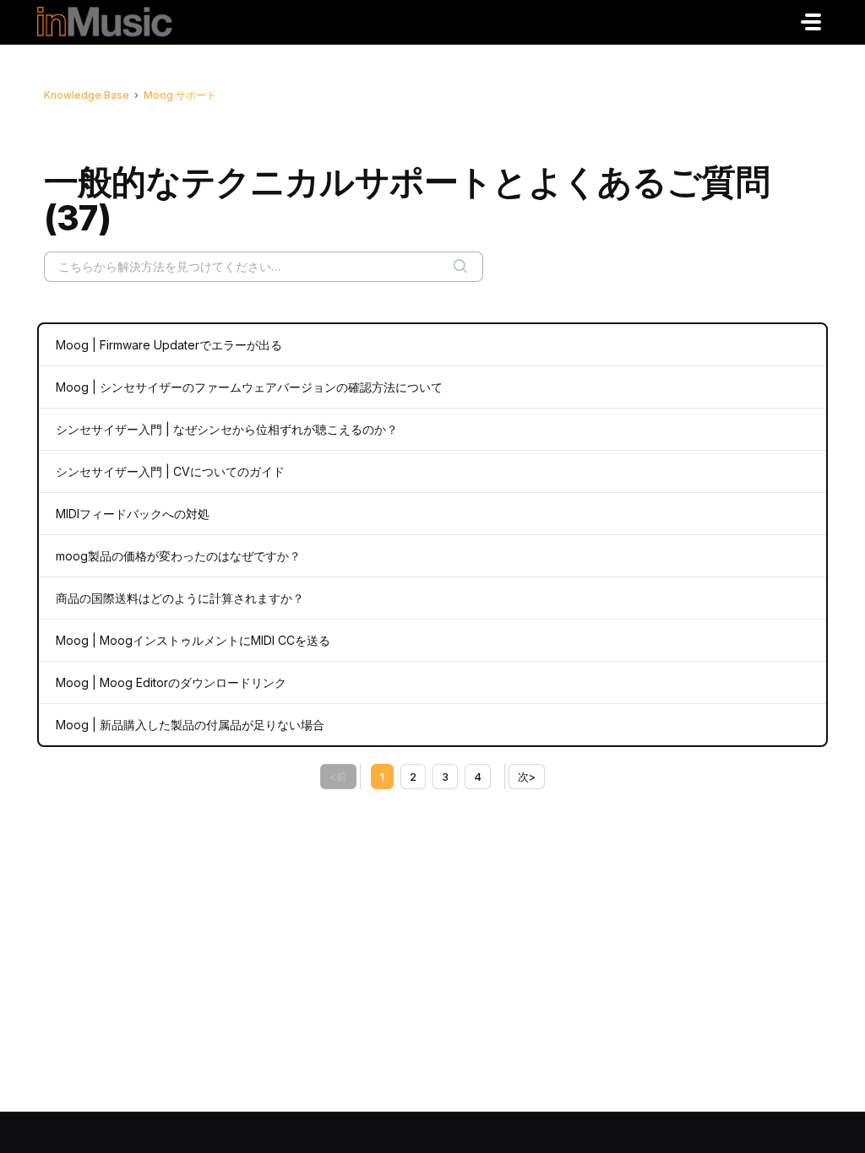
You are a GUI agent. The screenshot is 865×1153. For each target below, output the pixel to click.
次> (527, 776)
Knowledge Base (86, 95)
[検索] (460, 266)
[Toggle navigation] (811, 22)
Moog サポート (180, 95)
